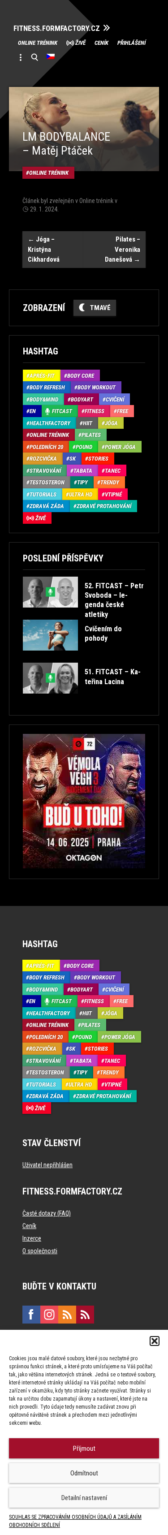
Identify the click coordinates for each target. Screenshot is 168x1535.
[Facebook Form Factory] (31, 1315)
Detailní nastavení (84, 1498)
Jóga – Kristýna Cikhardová (44, 249)
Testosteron (47, 482)
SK (72, 458)
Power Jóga (120, 447)
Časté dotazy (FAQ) (46, 1213)
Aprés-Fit (42, 375)
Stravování (45, 470)
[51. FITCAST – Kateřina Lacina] (83, 700)
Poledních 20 (46, 447)
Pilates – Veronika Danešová (122, 249)
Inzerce (31, 1238)
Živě (80, 42)
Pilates (91, 434)
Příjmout (84, 1448)
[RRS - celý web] (67, 1315)
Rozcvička (43, 458)
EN (33, 411)
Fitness (94, 411)
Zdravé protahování (104, 506)
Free (122, 411)
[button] (154, 1341)
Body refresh (47, 387)
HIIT (87, 423)
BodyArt (82, 399)
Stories (98, 458)
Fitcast (62, 411)
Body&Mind (44, 399)
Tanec (113, 470)
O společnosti (39, 1251)
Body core (80, 375)
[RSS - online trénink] (85, 1315)
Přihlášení (131, 42)
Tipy (82, 482)
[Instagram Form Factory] (49, 1315)
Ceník (101, 42)
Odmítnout (84, 1473)
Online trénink (37, 42)
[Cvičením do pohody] (83, 657)
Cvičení (115, 399)
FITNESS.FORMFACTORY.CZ (56, 28)
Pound (84, 447)
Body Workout (97, 387)
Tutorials (43, 494)
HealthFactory (50, 423)
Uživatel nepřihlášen (47, 1164)
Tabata (82, 470)
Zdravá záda (47, 506)
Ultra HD (80, 494)
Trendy (109, 482)
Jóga (111, 423)
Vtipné (113, 494)
